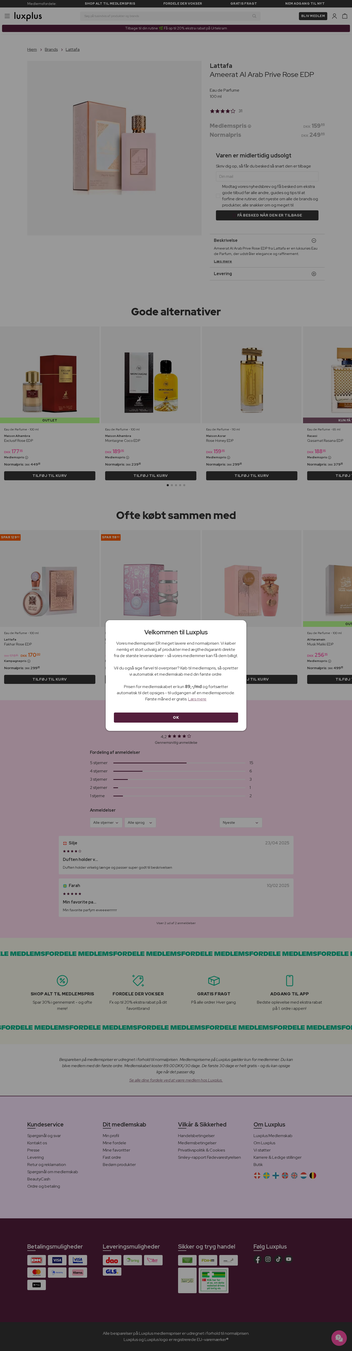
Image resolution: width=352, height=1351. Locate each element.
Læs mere (197, 699)
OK (176, 717)
